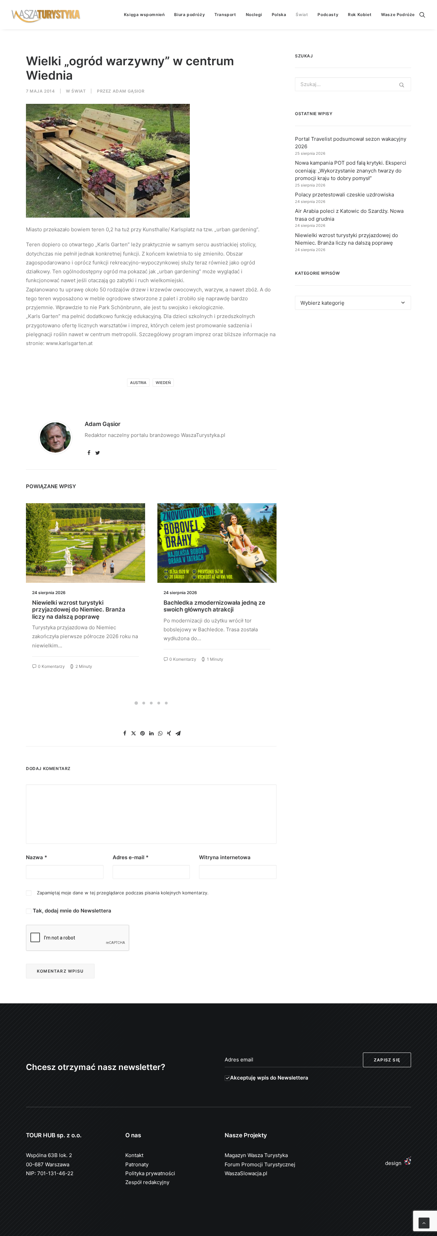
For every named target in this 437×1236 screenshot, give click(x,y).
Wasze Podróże (398, 14)
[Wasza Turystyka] (46, 14)
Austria (138, 382)
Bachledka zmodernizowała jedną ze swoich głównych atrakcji (214, 606)
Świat (302, 14)
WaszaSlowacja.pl (246, 1173)
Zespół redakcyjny (147, 1182)
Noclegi (254, 14)
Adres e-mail (131, 857)
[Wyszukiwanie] (422, 14)
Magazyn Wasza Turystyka (256, 1155)
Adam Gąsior (129, 91)
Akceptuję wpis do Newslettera (269, 1077)
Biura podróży (189, 14)
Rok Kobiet (359, 14)
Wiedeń (163, 382)
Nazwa (36, 857)
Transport (225, 14)
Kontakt (134, 1155)
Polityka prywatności (150, 1173)
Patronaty (137, 1164)
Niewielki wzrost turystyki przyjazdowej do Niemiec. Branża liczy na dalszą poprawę (78, 609)
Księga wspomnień (144, 14)
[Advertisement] (353, 378)
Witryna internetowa (225, 857)
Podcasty (328, 14)
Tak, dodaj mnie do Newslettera (71, 910)
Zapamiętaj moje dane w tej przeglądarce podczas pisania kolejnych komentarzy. (123, 892)
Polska (279, 14)
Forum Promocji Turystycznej (260, 1164)
